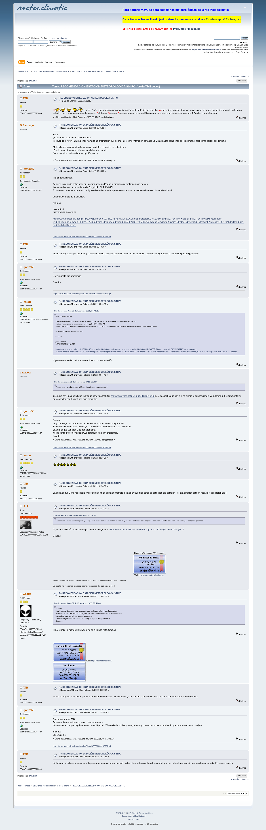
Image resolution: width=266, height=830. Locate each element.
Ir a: (224, 793)
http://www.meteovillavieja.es (151, 575)
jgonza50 (28, 168)
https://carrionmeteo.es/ (101, 661)
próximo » (244, 77)
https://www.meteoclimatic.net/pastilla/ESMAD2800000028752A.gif (82, 236)
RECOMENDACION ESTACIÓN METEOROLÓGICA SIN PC (88, 98)
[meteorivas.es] (21, 314)
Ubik (26, 506)
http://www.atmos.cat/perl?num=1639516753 (133, 396)
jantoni (27, 301)
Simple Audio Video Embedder (134, 816)
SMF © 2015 (132, 813)
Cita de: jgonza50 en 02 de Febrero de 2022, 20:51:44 (77, 603)
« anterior (235, 77)
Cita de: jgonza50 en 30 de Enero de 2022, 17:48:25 (76, 311)
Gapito (27, 593)
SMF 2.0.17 (121, 813)
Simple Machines (146, 813)
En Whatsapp (214, 19)
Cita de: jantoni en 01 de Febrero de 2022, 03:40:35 (76, 382)
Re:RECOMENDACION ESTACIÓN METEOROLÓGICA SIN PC (90, 125)
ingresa (53, 38)
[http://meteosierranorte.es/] (21, 185)
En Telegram (233, 19)
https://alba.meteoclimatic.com (206, 50)
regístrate (62, 38)
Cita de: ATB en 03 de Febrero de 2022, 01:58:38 (75, 515)
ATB (25, 98)
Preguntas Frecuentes (186, 28)
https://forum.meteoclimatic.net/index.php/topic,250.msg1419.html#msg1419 (146, 529)
